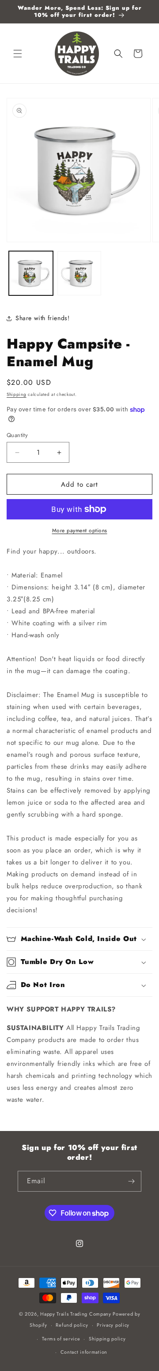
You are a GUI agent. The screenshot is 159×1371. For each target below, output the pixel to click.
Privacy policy (113, 1324)
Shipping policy (107, 1338)
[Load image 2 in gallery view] (79, 273)
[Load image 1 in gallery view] (31, 273)
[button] (17, 53)
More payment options (79, 530)
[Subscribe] (131, 1181)
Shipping (16, 394)
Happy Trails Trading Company (75, 1313)
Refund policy (72, 1324)
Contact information (84, 1352)
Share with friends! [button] (42, 318)
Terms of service (61, 1338)
